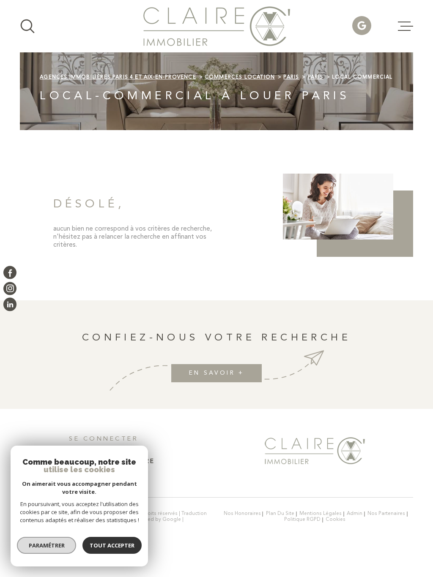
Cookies (335, 519)
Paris (291, 77)
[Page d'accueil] (217, 26)
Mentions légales (320, 513)
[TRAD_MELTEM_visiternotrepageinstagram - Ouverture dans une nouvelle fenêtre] (9, 288)
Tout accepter (112, 545)
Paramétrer (47, 545)
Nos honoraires (242, 513)
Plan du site (280, 513)
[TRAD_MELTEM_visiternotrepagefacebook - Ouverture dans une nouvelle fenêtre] (9, 272)
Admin (354, 513)
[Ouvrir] (27, 26)
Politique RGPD (302, 519)
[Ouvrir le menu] (405, 26)
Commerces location (240, 77)
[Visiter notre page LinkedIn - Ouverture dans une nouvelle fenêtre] (9, 304)
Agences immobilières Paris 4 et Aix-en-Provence (118, 77)
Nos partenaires (386, 513)
